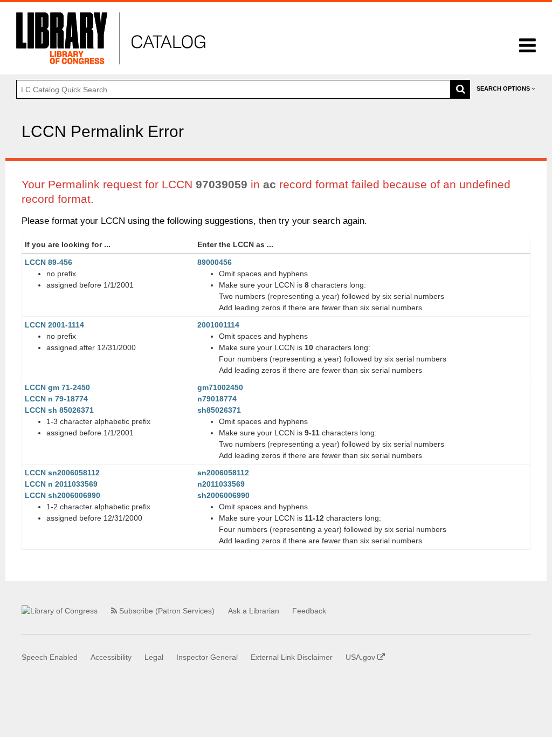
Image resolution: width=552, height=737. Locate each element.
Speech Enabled (50, 657)
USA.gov (361, 657)
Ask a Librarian (253, 610)
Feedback (309, 610)
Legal (153, 657)
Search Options (504, 88)
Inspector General (207, 657)
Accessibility (111, 657)
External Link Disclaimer (292, 657)
